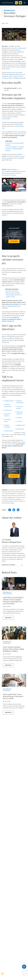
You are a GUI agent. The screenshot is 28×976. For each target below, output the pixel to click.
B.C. (9, 434)
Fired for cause (8, 410)
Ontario (23, 432)
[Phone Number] (16, 2)
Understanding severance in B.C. (14, 295)
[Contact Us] (20, 2)
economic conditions (13, 156)
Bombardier (7, 68)
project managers (13, 76)
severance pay (6, 107)
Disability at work (20, 425)
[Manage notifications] (2, 973)
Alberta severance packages (13, 293)
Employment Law (9, 10)
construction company (16, 48)
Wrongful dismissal (9, 401)
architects (20, 76)
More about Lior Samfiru (8, 564)
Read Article (8, 617)
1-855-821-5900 (11, 444)
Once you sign (5, 338)
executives (4, 215)
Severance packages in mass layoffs (15, 147)
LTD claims (19, 421)
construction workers (7, 78)
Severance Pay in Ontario (12, 291)
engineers (5, 76)
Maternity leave (20, 429)
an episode (17, 173)
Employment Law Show (10, 175)
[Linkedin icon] (18, 510)
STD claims (19, 417)
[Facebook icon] (9, 510)
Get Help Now (14, 241)
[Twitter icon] (14, 510)
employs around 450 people (14, 72)
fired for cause (17, 132)
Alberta (3, 434)
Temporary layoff (8, 431)
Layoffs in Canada (10, 296)
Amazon (18, 65)
